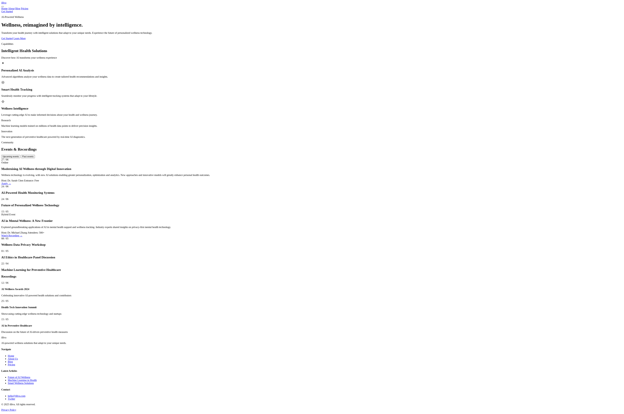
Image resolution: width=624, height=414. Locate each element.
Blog (17, 8)
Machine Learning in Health (22, 380)
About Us (13, 358)
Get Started (7, 11)
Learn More (19, 38)
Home (4, 8)
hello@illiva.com (16, 396)
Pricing (24, 8)
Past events (28, 156)
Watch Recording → (11, 235)
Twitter (11, 398)
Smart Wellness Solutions (21, 383)
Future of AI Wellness (19, 377)
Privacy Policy (8, 409)
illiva (3, 2)
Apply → (6, 183)
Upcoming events (11, 156)
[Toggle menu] (2, 6)
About (11, 8)
